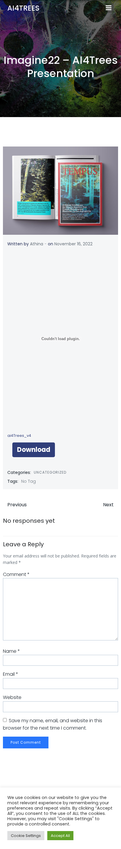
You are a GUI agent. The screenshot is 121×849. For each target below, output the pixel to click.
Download (33, 449)
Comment (16, 574)
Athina (36, 244)
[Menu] (109, 8)
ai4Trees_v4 (19, 435)
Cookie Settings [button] (26, 835)
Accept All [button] (60, 835)
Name (11, 651)
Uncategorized (50, 472)
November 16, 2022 (73, 244)
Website (12, 697)
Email (10, 674)
